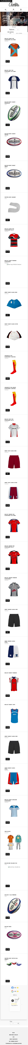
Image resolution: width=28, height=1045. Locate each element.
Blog (13, 1032)
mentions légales (13, 1034)
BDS (10, 33)
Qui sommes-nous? (13, 1041)
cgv (13, 1037)
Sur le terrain (19, 33)
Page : (11, 1021)
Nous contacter (13, 1039)
